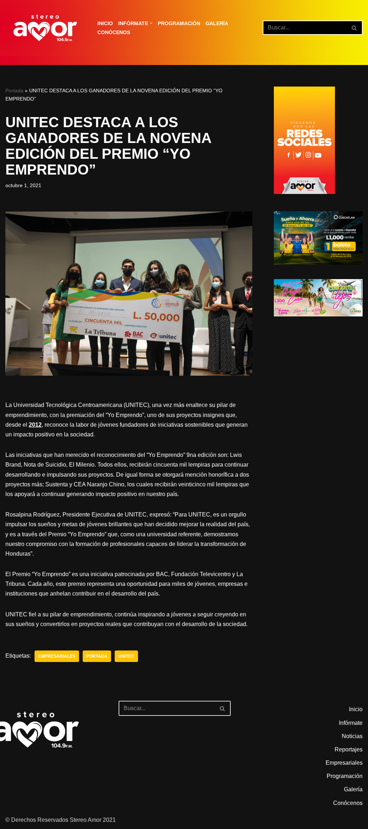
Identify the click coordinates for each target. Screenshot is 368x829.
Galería (217, 23)
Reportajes (349, 749)
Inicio (105, 23)
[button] (151, 23)
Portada (14, 90)
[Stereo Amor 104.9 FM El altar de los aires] (45, 27)
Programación (179, 23)
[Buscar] (354, 27)
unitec (126, 656)
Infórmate (351, 723)
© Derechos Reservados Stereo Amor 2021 (60, 820)
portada (96, 656)
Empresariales (56, 656)
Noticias (352, 736)
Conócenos (113, 32)
